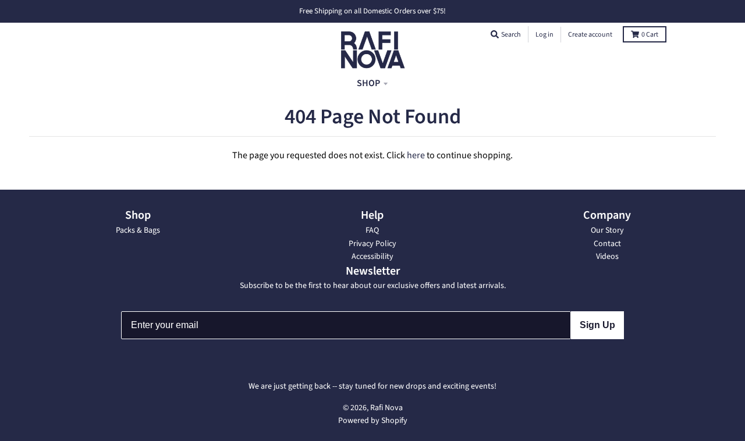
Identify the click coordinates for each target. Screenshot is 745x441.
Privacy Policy (372, 244)
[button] (495, 34)
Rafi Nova (386, 408)
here (416, 155)
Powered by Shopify (372, 420)
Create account (590, 35)
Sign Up (597, 325)
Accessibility (372, 256)
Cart (649, 35)
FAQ (372, 230)
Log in (544, 35)
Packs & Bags (138, 230)
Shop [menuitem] (368, 83)
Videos (607, 256)
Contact (607, 244)
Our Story (607, 230)
